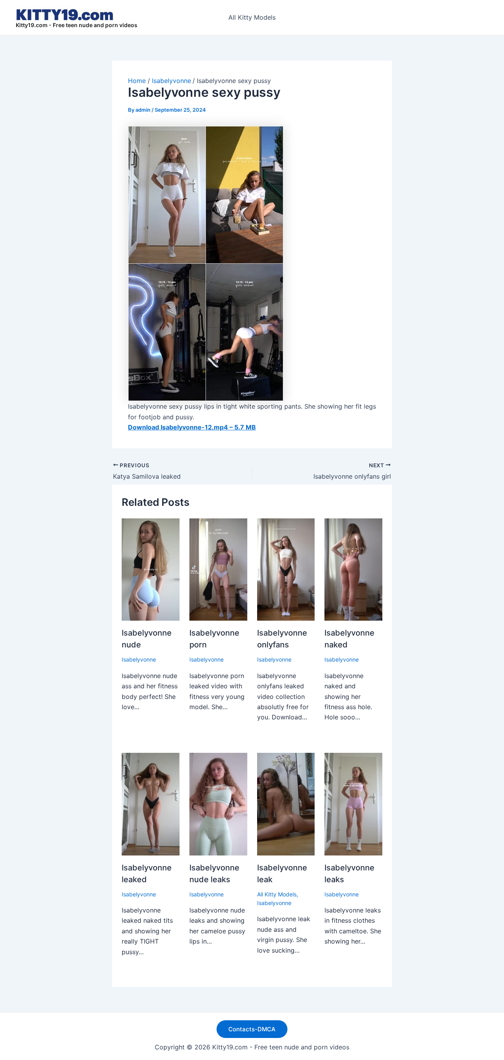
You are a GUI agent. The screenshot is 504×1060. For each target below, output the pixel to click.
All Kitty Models (252, 17)
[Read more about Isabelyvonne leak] (286, 803)
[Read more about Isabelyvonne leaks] (353, 803)
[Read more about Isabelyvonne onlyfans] (286, 569)
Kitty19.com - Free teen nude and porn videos (76, 25)
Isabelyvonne (139, 659)
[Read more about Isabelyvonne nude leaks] (218, 803)
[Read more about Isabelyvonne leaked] (151, 803)
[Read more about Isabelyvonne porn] (218, 569)
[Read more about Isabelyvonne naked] (353, 569)
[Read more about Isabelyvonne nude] (151, 569)
